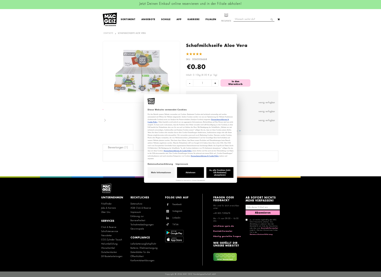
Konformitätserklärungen (142, 260)
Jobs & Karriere (108, 208)
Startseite (108, 33)
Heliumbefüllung (109, 244)
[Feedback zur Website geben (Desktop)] (228, 256)
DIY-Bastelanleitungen (111, 256)
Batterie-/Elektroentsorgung (144, 248)
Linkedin (176, 218)
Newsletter (106, 235)
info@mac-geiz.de (223, 226)
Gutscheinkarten (109, 252)
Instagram (177, 211)
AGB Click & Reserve (141, 208)
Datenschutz (136, 204)
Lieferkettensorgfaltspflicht (143, 244)
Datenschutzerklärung (261, 234)
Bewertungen (117, 147)
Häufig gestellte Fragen (227, 236)
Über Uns (105, 212)
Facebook (177, 204)
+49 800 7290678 (221, 213)
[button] (141, 121)
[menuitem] (129, 19)
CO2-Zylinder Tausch (111, 240)
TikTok (175, 224)
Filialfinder (106, 204)
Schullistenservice (109, 231)
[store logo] (110, 19)
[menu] (170, 19)
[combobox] (254, 19)
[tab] (118, 147)
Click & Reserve (108, 227)
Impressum (136, 212)
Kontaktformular (222, 231)
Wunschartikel (108, 248)
